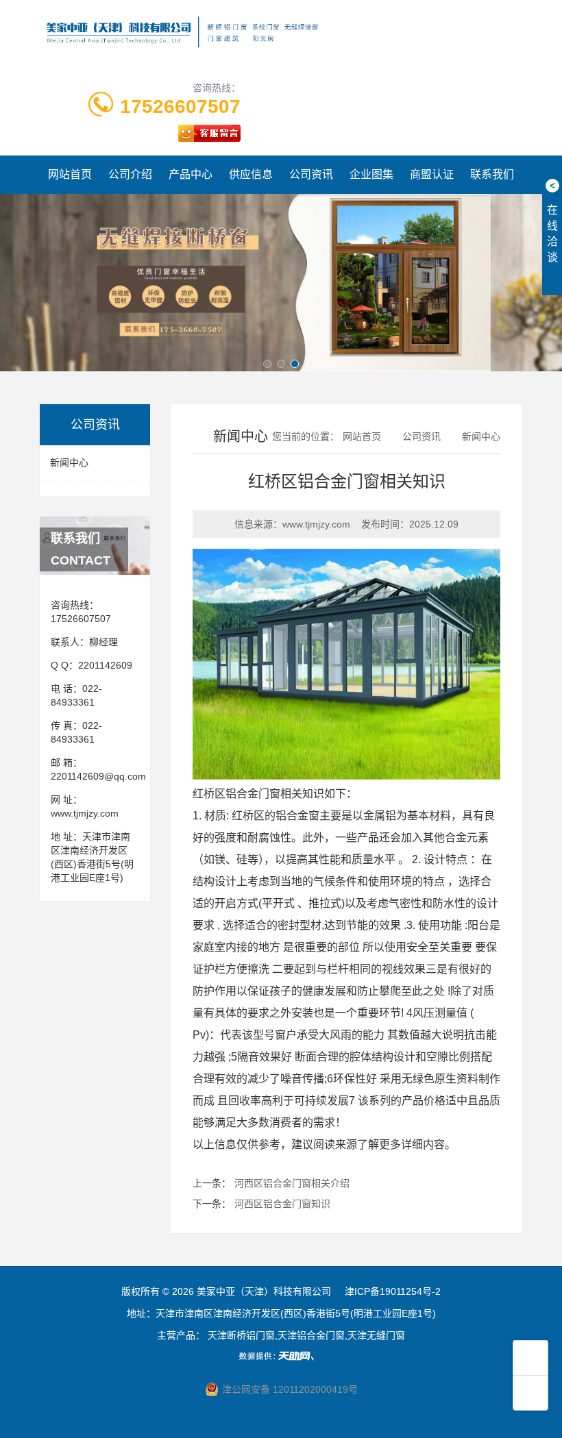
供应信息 (251, 174)
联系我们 (492, 174)
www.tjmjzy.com (85, 813)
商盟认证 (432, 174)
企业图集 (371, 174)
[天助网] (281, 1356)
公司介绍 (130, 174)
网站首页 (70, 174)
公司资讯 (311, 174)
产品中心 (190, 174)
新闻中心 (69, 462)
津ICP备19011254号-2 (393, 1291)
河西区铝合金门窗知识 (282, 1203)
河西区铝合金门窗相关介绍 (292, 1183)
